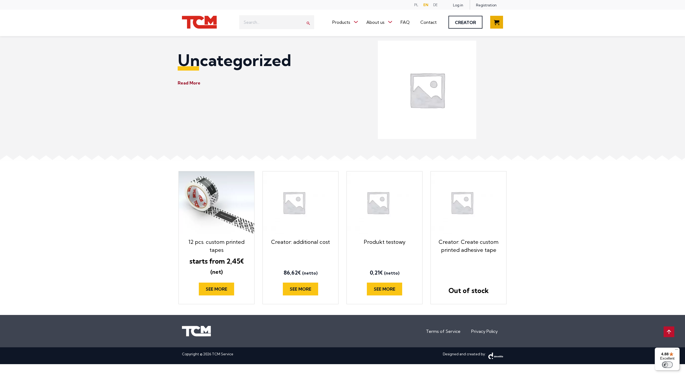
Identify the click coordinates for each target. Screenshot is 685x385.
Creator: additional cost (300, 241)
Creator (465, 22)
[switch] (667, 364)
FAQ (405, 22)
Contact (428, 22)
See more (216, 289)
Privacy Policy (484, 331)
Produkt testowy (385, 241)
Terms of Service (443, 331)
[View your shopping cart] (496, 25)
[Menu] (676, 351)
